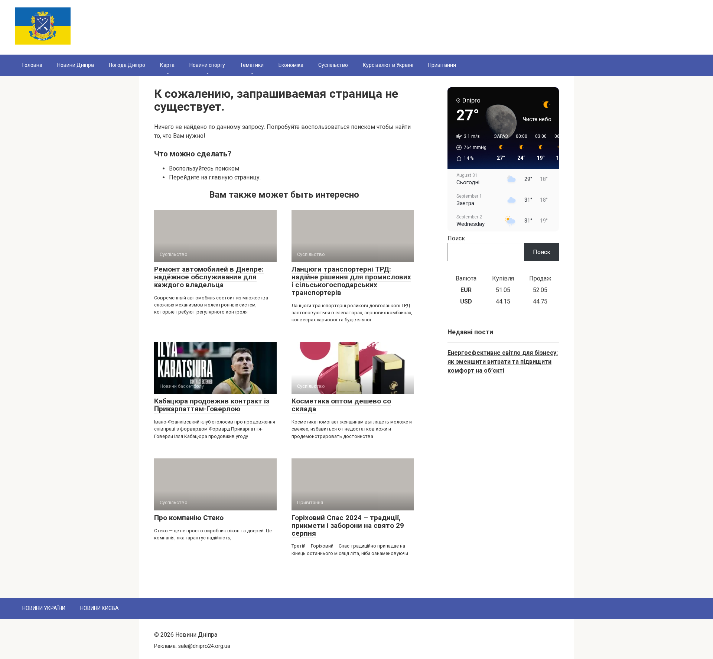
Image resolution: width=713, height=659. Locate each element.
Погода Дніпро (127, 65)
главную (221, 177)
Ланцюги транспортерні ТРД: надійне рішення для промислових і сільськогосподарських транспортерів (351, 281)
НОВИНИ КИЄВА (99, 608)
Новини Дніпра (75, 65)
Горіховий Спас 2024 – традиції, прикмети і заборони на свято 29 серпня (348, 525)
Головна (32, 65)
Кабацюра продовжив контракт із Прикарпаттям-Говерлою (211, 405)
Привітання (442, 65)
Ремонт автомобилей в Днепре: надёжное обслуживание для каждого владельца (209, 277)
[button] (468, 147)
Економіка (291, 65)
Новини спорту (207, 65)
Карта (167, 65)
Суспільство (333, 65)
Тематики (252, 65)
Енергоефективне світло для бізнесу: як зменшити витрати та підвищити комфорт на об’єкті (502, 361)
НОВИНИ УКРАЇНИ (43, 608)
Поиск (456, 238)
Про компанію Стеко (189, 517)
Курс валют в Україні (388, 65)
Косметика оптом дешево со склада (341, 405)
